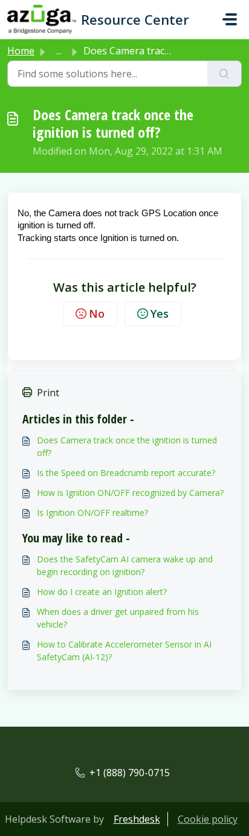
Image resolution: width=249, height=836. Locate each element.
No (97, 313)
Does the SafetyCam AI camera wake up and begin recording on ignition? (125, 565)
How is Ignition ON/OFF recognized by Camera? (130, 492)
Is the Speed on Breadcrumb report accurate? (126, 472)
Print (48, 392)
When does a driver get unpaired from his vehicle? (118, 618)
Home (20, 50)
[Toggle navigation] (230, 19)
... (59, 50)
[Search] (224, 73)
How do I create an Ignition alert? (102, 591)
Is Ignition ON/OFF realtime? (92, 512)
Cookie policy (208, 819)
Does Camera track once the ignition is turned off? (127, 446)
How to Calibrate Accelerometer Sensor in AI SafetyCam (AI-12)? (124, 650)
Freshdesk (137, 819)
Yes (159, 313)
